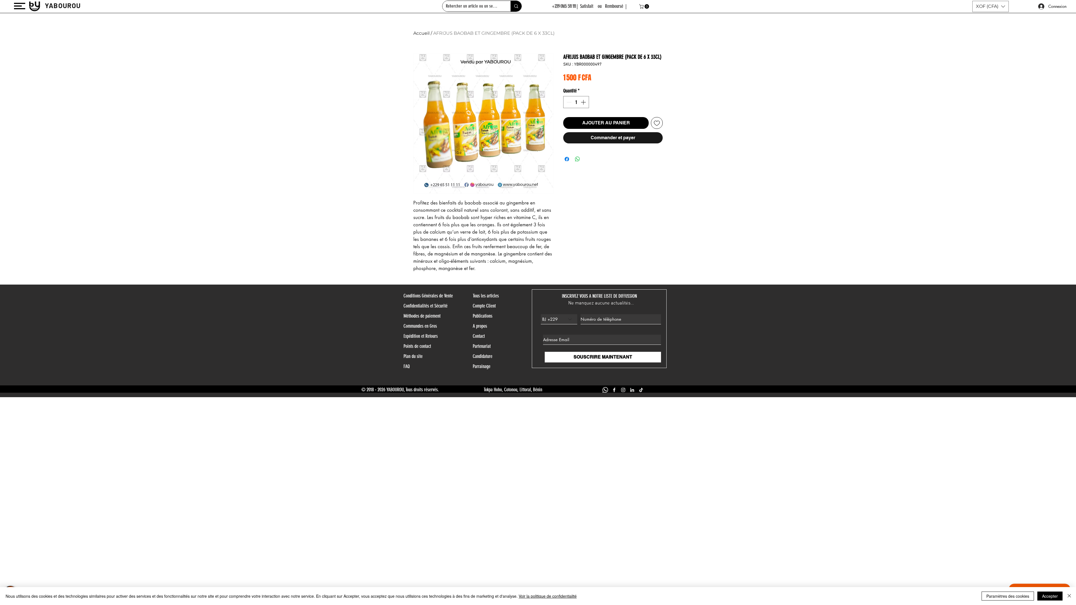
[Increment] (583, 102)
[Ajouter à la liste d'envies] (657, 123)
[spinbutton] (576, 102)
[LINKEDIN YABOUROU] (632, 390)
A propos (480, 326)
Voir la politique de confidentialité (548, 596)
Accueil (421, 33)
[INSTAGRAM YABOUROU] (623, 390)
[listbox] (990, 6)
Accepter (1050, 596)
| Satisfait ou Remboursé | (602, 6)
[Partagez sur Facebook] (566, 159)
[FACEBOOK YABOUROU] (614, 390)
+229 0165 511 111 (564, 6)
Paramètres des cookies (1007, 596)
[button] (19, 6)
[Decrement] (568, 102)
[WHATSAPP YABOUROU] (605, 390)
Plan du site (413, 356)
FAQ (407, 366)
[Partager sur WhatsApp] (577, 159)
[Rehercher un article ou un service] (516, 6)
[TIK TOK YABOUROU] (641, 390)
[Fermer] (1069, 596)
